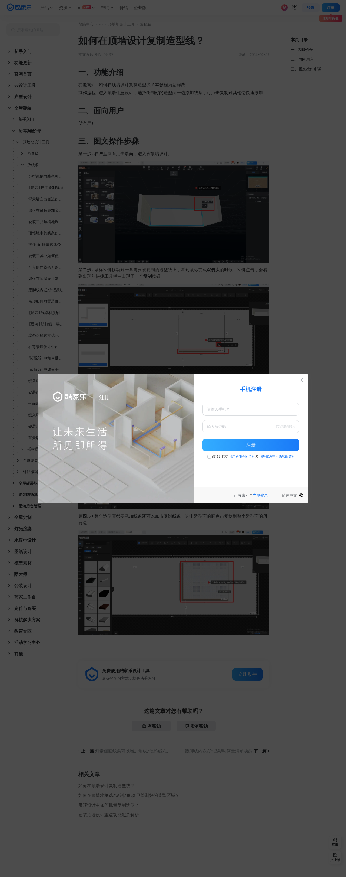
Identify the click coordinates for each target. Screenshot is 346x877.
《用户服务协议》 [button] (241, 456)
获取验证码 (285, 426)
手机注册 (251, 389)
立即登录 (260, 495)
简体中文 (289, 495)
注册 (251, 445)
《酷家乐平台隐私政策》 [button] (277, 456)
